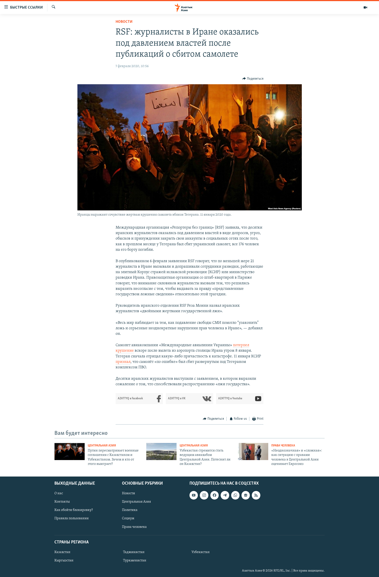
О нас (58, 493)
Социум (128, 518)
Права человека (283, 445)
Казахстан (62, 552)
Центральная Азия (102, 445)
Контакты (62, 502)
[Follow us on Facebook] (214, 495)
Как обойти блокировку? (73, 510)
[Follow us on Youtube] (194, 495)
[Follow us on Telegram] (225, 495)
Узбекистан (200, 552)
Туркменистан (134, 560)
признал (123, 362)
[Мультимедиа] (365, 7)
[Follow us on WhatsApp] (235, 495)
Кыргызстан (63, 560)
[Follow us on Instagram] (204, 495)
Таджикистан (134, 552)
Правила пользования (71, 518)
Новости (124, 22)
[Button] (252, 79)
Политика (130, 510)
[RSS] (256, 495)
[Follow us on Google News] (245, 495)
